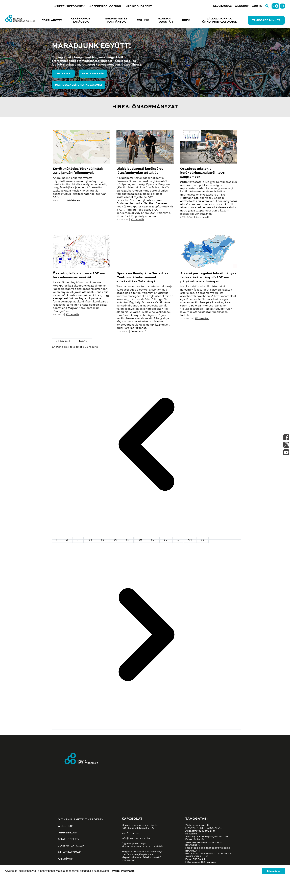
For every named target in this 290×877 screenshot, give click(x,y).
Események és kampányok (116, 20)
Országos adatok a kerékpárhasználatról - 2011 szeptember (202, 173)
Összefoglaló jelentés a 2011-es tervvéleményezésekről (79, 275)
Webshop (242, 6)
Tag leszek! (63, 74)
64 (190, 540)
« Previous (63, 341)
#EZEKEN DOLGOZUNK (105, 6)
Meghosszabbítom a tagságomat (78, 85)
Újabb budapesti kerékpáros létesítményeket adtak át (139, 171)
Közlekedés (73, 200)
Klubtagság (222, 6)
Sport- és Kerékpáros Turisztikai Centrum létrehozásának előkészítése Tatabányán (143, 277)
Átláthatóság (69, 852)
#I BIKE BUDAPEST (139, 6)
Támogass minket (266, 20)
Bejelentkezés (93, 74)
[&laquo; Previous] (146, 537)
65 (202, 540)
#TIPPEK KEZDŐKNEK (69, 6)
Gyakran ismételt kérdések (81, 819)
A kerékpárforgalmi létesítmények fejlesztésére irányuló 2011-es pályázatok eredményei (208, 277)
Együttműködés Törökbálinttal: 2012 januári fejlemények (78, 171)
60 (166, 540)
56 (115, 540)
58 (140, 540)
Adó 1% (257, 6)
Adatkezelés (68, 839)
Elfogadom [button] (273, 871)
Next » (83, 341)
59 (153, 540)
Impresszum (68, 832)
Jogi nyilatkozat (72, 845)
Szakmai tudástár (165, 20)
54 (90, 540)
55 (103, 540)
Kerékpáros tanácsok (80, 20)
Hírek (185, 20)
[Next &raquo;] (146, 727)
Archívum (66, 859)
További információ (122, 870)
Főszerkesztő (201, 217)
